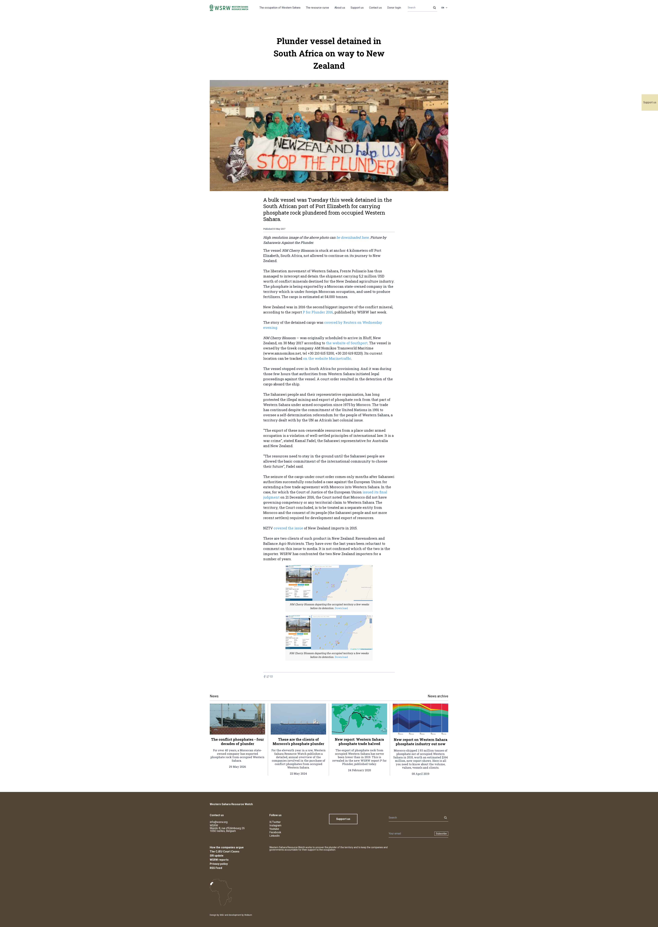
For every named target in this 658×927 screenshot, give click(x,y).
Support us (649, 102)
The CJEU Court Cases (224, 851)
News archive (438, 696)
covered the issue (288, 528)
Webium (248, 915)
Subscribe (441, 833)
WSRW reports (219, 859)
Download (341, 608)
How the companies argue (227, 847)
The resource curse (317, 7)
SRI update (216, 855)
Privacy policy (219, 863)
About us (339, 7)
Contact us (375, 7)
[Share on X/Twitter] (268, 676)
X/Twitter (275, 822)
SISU (222, 915)
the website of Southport (347, 343)
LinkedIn (274, 835)
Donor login (394, 7)
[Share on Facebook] (264, 676)
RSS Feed (216, 868)
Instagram (275, 825)
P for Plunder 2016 (318, 312)
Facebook (275, 832)
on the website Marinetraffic (327, 358)
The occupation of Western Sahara (279, 7)
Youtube (274, 829)
